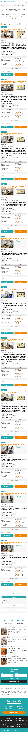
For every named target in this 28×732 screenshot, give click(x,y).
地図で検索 (14, 593)
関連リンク (4, 724)
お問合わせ (7, 74)
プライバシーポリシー (21, 724)
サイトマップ (11, 724)
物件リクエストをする (14, 681)
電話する (21, 74)
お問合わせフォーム (14, 712)
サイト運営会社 (10, 726)
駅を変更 (14, 606)
